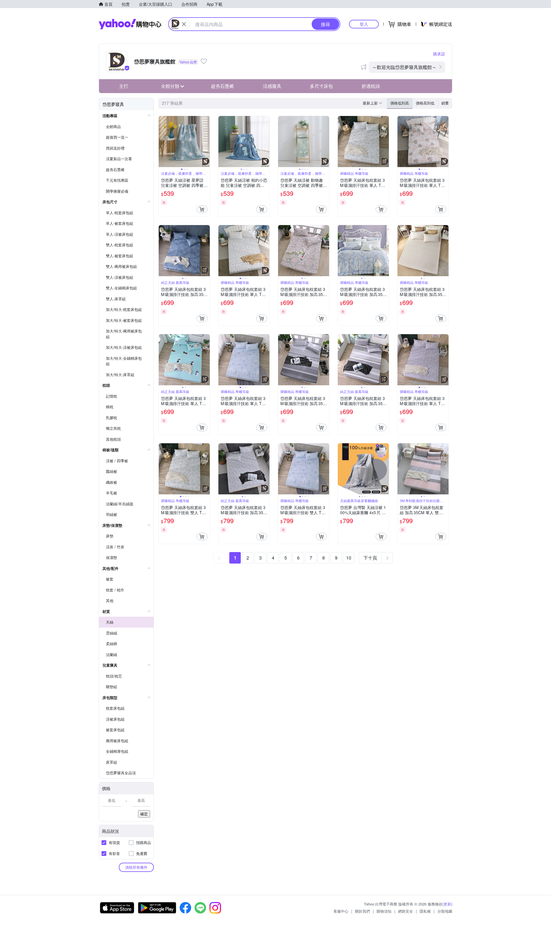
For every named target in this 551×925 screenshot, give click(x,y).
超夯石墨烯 (222, 86)
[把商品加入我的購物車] (202, 209)
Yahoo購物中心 (130, 24)
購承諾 (439, 54)
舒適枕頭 (371, 86)
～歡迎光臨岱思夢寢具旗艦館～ (404, 67)
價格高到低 (425, 103)
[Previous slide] (162, 141)
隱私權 (425, 911)
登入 (364, 24)
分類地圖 (444, 911)
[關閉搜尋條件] (184, 24)
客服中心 (340, 911)
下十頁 (370, 557)
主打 (123, 86)
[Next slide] (206, 141)
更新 (447, 904)
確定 (144, 813)
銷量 (445, 103)
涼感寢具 (272, 86)
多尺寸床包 (321, 86)
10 (348, 557)
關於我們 (362, 911)
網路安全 (405, 911)
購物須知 (384, 911)
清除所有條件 (136, 867)
